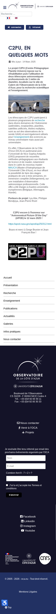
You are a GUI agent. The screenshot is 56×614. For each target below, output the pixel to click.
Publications (10, 308)
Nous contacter (12, 339)
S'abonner (14, 495)
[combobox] (16, 14)
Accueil (7, 277)
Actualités (9, 316)
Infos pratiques (11, 331)
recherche (40, 120)
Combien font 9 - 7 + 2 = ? (19, 473)
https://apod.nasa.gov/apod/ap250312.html (30, 224)
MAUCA (12, 167)
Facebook (29, 516)
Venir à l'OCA (29, 427)
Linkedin (29, 521)
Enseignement (11, 300)
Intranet (36, 27)
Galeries (8, 323)
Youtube (30, 530)
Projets (29, 432)
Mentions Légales (28, 591)
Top (9, 607)
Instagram (29, 525)
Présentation (10, 285)
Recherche (9, 293)
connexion (16, 27)
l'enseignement (21, 137)
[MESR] (12, 558)
